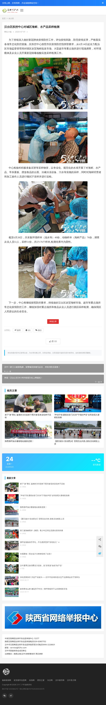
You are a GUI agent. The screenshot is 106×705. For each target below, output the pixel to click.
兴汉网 (50, 680)
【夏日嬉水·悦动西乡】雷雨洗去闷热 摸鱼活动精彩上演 (77, 442)
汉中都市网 (59, 680)
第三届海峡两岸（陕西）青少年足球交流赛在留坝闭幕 (41, 530)
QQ (29, 330)
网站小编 (7, 32)
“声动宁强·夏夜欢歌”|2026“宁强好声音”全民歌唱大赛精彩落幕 (77, 416)
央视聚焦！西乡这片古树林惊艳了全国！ (36, 554)
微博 (19, 330)
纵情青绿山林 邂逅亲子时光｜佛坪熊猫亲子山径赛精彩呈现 (43, 589)
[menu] (22, 10)
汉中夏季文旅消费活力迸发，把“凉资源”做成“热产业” (41, 565)
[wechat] (4, 695)
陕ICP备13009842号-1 (11, 689)
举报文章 (53, 321)
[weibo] (10, 695)
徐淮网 (32, 680)
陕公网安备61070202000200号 (32, 689)
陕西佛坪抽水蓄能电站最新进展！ (19, 441)
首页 (4, 18)
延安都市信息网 (20, 680)
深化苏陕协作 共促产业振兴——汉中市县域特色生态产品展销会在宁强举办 (50, 577)
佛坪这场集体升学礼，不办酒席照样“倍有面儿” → (39, 542)
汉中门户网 (20, 685)
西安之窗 (40, 680)
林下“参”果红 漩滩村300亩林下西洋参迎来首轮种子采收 (28, 416)
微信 (40, 330)
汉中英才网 (71, 680)
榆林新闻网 (6, 680)
